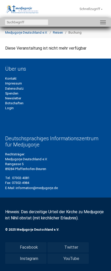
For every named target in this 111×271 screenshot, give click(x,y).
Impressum (13, 83)
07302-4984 (20, 183)
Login (9, 108)
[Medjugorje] (22, 9)
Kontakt (11, 78)
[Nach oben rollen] (99, 260)
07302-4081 (20, 178)
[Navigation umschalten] (103, 22)
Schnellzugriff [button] (90, 9)
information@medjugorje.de (37, 188)
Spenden (11, 93)
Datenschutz (14, 88)
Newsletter (13, 98)
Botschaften (14, 103)
